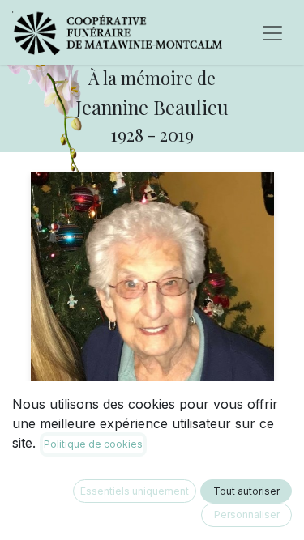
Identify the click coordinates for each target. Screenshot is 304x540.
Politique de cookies (93, 444)
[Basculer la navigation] (272, 32)
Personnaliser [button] (247, 514)
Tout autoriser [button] (246, 491)
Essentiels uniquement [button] (134, 491)
